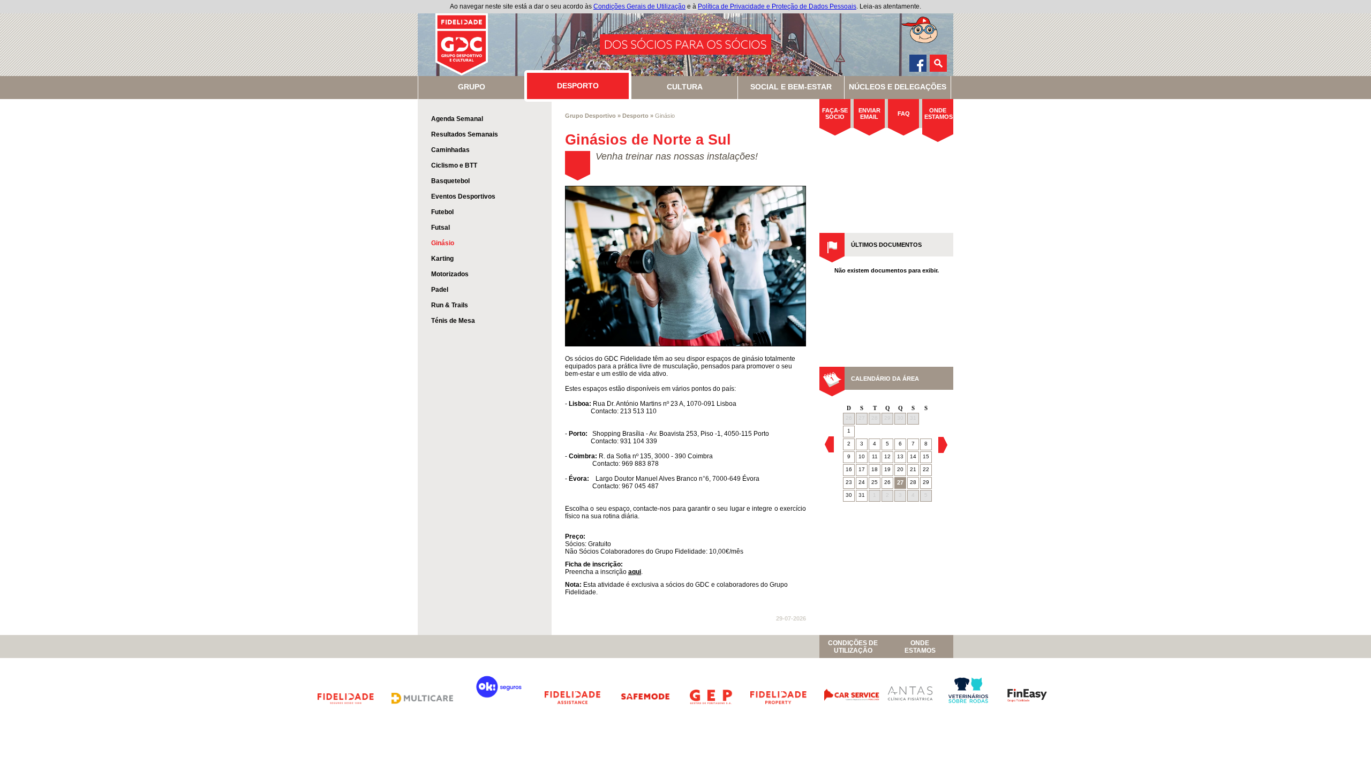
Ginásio (442, 243)
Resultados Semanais (464, 134)
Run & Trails (449, 305)
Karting (442, 258)
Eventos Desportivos (463, 196)
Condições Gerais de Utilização (639, 6)
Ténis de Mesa (453, 320)
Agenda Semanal (457, 119)
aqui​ (634, 572)
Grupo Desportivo (590, 115)
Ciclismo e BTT (454, 165)
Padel (439, 289)
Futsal (440, 227)
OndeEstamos (920, 646)
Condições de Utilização (853, 646)
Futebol (442, 212)
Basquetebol (450, 181)
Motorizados (450, 274)
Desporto (635, 115)
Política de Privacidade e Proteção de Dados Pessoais (777, 6)
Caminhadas (450, 150)
